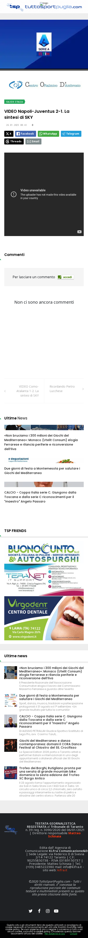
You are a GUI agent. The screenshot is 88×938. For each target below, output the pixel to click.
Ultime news (15, 656)
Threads (16, 141)
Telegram (72, 133)
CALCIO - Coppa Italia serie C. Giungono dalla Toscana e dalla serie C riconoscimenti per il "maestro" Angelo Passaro (40, 497)
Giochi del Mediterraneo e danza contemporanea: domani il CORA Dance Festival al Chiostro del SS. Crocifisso (50, 744)
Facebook (27, 133)
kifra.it (62, 870)
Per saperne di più (55, 933)
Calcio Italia (14, 102)
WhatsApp (50, 133)
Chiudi (73, 933)
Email (35, 141)
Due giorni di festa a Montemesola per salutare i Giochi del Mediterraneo (49, 697)
